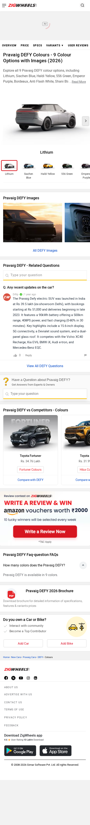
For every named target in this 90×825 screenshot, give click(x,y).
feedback (11, 725)
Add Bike (67, 643)
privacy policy (15, 717)
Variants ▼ (55, 45)
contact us (13, 702)
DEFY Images (47, 251)
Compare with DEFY (30, 480)
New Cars (16, 657)
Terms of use (14, 709)
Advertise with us (18, 694)
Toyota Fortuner (30, 456)
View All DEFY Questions (45, 366)
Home (6, 657)
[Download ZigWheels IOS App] (56, 750)
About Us (11, 687)
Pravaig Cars (29, 657)
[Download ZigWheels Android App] (20, 750)
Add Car (23, 643)
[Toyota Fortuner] (30, 433)
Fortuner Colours (30, 469)
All (35, 251)
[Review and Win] (45, 518)
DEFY (40, 657)
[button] (85, 121)
